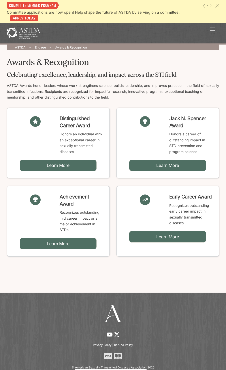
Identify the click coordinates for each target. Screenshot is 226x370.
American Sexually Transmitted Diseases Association (111, 367)
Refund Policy (123, 345)
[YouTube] (110, 334)
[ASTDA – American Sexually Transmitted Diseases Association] (23, 33)
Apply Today (24, 18)
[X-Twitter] (116, 334)
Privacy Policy (102, 345)
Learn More (58, 165)
